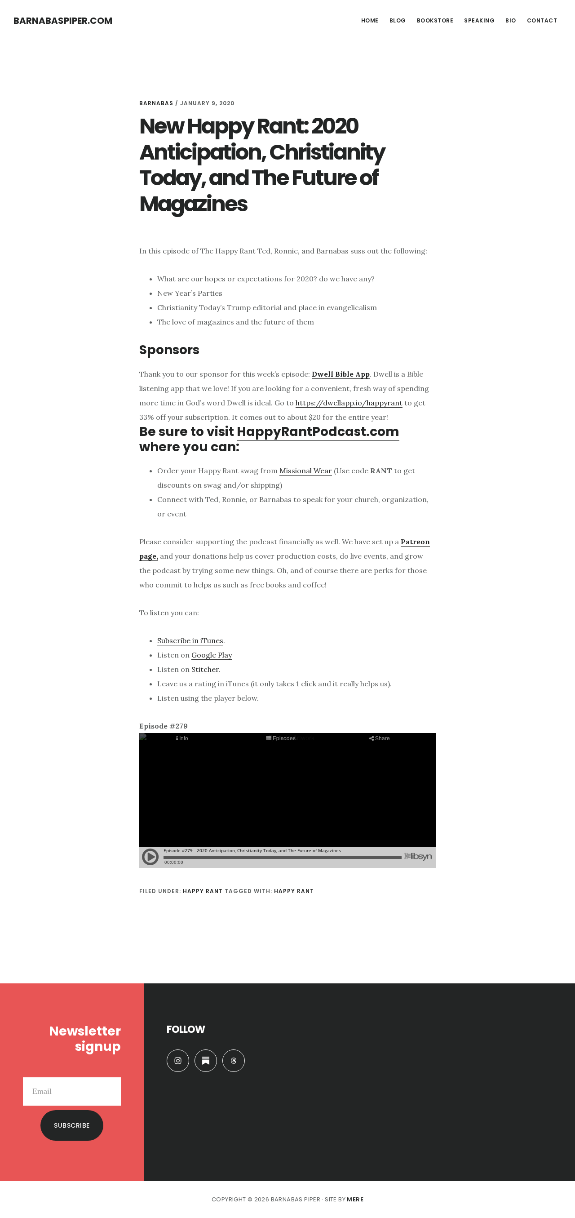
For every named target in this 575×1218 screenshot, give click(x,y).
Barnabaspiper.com (62, 20)
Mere (355, 1199)
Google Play (211, 654)
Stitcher (205, 669)
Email (111, 1070)
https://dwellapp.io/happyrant (349, 402)
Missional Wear (305, 470)
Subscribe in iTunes (190, 640)
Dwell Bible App (341, 373)
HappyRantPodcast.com (318, 431)
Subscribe (72, 1125)
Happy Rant (203, 891)
